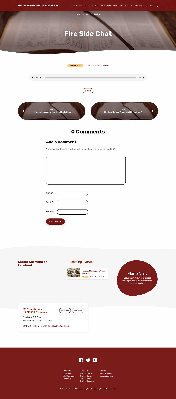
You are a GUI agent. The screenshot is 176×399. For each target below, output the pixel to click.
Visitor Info (117, 5)
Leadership (106, 5)
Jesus (86, 5)
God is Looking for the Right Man (53, 112)
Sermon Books (85, 378)
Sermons (128, 5)
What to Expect (68, 376)
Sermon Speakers (87, 381)
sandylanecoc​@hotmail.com (55, 326)
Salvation (95, 5)
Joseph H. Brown (93, 65)
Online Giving (76, 5)
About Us (149, 5)
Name (49, 193)
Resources (139, 5)
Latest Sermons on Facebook (33, 263)
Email (49, 202)
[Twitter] (88, 360)
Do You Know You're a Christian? (123, 112)
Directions (78, 310)
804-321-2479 (31, 326)
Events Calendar (106, 374)
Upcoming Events (106, 376)
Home (78, 14)
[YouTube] (94, 360)
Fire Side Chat (95, 14)
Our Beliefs (67, 374)
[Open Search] (156, 5)
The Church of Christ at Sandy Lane (38, 5)
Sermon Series (86, 376)
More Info (65, 310)
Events (103, 370)
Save (89, 91)
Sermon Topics (86, 374)
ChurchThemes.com (108, 389)
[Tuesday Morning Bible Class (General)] (73, 272)
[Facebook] (81, 360)
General (106, 65)
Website (50, 211)
